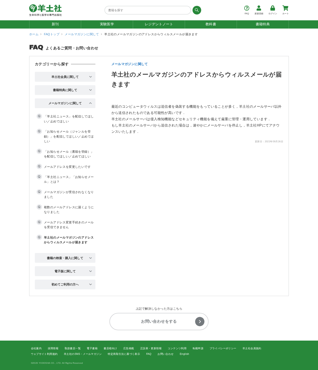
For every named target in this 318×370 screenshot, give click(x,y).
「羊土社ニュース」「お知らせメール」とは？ (69, 179)
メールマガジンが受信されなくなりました (69, 194)
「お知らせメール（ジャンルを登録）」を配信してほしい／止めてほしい (69, 136)
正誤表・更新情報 (151, 348)
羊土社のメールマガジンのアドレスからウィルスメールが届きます (69, 240)
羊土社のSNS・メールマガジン (83, 354)
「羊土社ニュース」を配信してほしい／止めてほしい (69, 119)
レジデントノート (159, 24)
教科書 (211, 24)
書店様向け (110, 348)
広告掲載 (128, 348)
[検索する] (196, 10)
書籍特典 (263, 24)
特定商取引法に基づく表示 (124, 354)
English (184, 354)
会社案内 (36, 348)
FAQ (148, 354)
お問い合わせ (165, 354)
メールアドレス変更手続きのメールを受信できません (69, 225)
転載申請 (198, 348)
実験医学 (107, 24)
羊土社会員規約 (252, 348)
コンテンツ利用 (177, 348)
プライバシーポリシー (223, 348)
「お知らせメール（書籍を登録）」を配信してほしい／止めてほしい (69, 154)
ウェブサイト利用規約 (44, 354)
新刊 (55, 24)
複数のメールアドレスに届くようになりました (69, 209)
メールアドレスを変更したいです (67, 166)
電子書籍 (92, 348)
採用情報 (53, 348)
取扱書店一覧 (73, 348)
